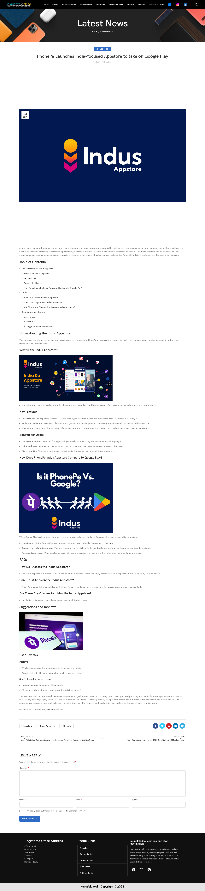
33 (137, 418)
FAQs (24, 292)
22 (156, 405)
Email (79, 799)
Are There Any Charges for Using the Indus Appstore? (49, 307)
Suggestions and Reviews (33, 312)
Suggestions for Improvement (39, 326)
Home (94, 32)
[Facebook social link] (155, 726)
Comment (24, 768)
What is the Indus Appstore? (37, 273)
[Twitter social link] (162, 726)
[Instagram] (141, 869)
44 (111, 543)
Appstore (27, 725)
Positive (29, 321)
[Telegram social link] (182, 726)
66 (149, 428)
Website (135, 799)
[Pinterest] (149, 869)
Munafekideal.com (55, 709)
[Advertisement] (102, 86)
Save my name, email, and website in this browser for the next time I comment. (53, 810)
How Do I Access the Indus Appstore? (42, 297)
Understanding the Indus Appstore (37, 268)
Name (22, 799)
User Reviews (30, 316)
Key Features (30, 278)
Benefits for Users (32, 283)
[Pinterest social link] (169, 726)
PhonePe (67, 725)
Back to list (102, 738)
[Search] (196, 5)
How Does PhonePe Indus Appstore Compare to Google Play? (53, 288)
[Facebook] (133, 869)
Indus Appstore (47, 725)
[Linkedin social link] (175, 726)
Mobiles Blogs (106, 32)
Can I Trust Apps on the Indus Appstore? (43, 302)
